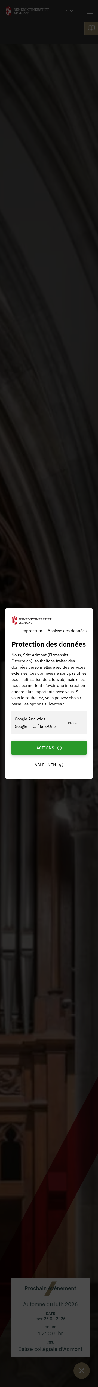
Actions (45, 747)
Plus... (72, 722)
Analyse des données (67, 630)
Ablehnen (46, 764)
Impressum (31, 630)
